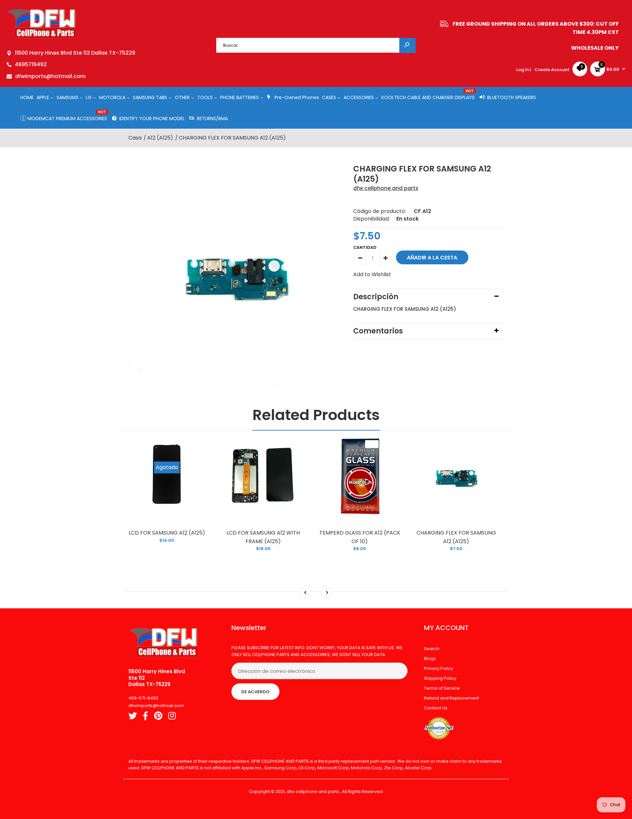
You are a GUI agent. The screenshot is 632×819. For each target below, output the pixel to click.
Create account (552, 69)
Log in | (523, 69)
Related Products (316, 415)
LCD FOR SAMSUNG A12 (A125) (167, 533)
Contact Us (435, 708)
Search (431, 649)
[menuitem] (27, 97)
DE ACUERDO (255, 692)
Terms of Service (442, 688)
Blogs (430, 658)
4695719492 (31, 64)
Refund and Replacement (451, 698)
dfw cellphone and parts (385, 188)
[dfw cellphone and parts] (42, 37)
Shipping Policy (440, 678)
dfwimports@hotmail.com (50, 76)
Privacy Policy (438, 668)
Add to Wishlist (372, 274)
